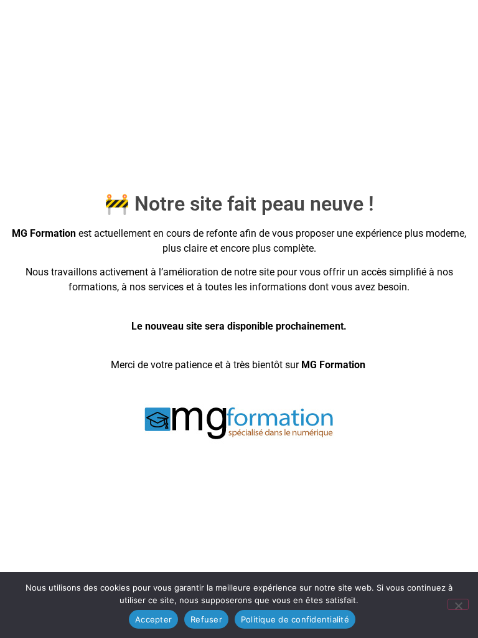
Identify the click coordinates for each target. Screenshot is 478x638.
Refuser (206, 619)
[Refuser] (458, 604)
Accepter (153, 619)
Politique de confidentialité (295, 619)
